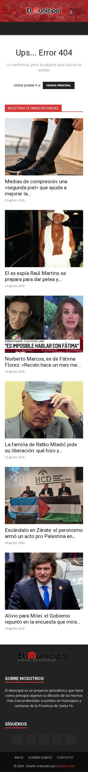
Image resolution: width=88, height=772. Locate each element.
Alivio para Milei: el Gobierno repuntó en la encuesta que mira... (42, 619)
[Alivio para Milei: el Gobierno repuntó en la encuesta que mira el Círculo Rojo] (44, 581)
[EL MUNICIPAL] (44, 11)
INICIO (19, 757)
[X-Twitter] (57, 740)
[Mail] (44, 740)
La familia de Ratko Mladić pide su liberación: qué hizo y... (41, 448)
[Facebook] (17, 740)
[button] (8, 28)
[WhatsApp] (70, 740)
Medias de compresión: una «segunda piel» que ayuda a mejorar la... (36, 188)
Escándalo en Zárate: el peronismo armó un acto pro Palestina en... (44, 533)
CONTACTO (65, 757)
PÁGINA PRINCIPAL (58, 85)
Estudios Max (65, 766)
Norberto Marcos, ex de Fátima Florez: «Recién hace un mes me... (43, 362)
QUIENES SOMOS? (40, 757)
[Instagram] (31, 739)
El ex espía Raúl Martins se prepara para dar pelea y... (35, 276)
